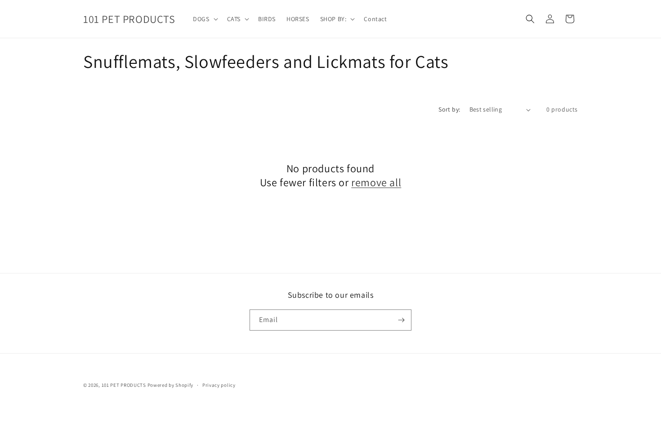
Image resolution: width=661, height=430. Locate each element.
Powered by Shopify (170, 385)
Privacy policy (219, 385)
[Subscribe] (401, 320)
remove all (376, 182)
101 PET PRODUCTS (124, 385)
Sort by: (449, 109)
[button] (204, 18)
